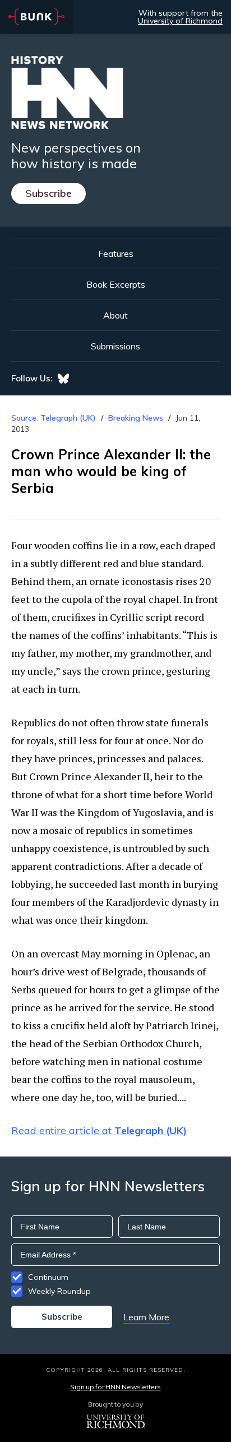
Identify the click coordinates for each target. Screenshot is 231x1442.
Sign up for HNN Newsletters (115, 1387)
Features (115, 253)
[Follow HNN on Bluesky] (63, 378)
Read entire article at (99, 1130)
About (115, 315)
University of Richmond (180, 21)
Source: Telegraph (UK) (53, 418)
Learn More (146, 1317)
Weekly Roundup (59, 1291)
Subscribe (48, 193)
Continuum (48, 1277)
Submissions (115, 346)
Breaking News (135, 418)
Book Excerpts (115, 284)
